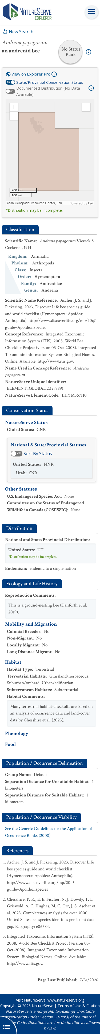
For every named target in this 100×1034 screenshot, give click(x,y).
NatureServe (42, 1005)
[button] (14, 107)
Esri (90, 203)
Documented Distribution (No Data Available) (48, 91)
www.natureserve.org (65, 1000)
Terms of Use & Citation (79, 1005)
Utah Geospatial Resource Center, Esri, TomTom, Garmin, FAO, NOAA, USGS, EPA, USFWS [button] (37, 203)
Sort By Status (37, 453)
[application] (50, 152)
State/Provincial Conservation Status (49, 82)
